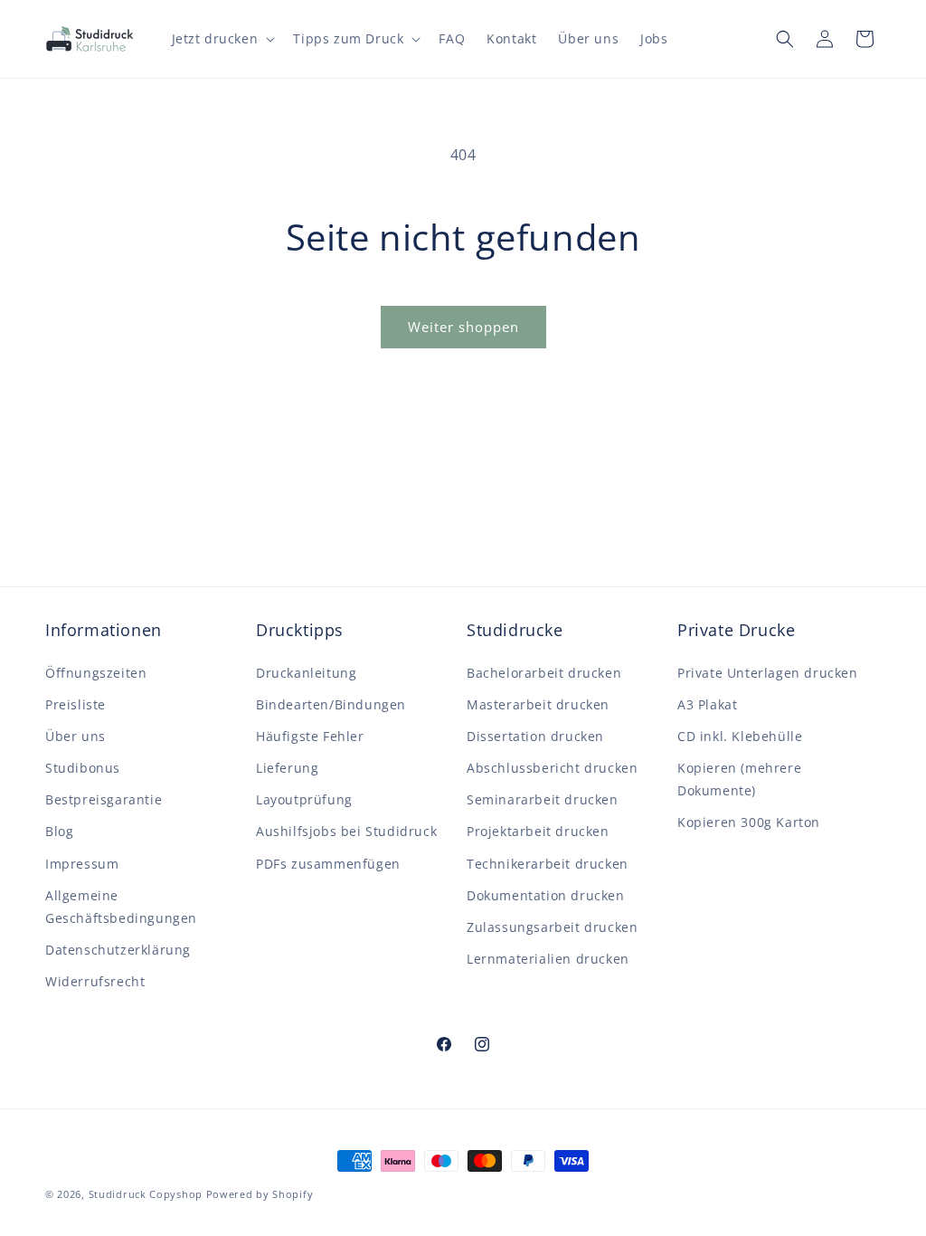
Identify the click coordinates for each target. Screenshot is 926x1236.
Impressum (81, 863)
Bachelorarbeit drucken (544, 672)
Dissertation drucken (535, 736)
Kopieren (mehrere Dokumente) (739, 779)
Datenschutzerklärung (118, 949)
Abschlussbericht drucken (552, 767)
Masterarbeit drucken (538, 704)
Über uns (75, 736)
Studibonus (82, 767)
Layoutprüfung (304, 799)
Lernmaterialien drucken (548, 958)
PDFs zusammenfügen (328, 863)
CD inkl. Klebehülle (739, 736)
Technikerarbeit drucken (547, 863)
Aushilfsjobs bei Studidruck (346, 831)
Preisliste (75, 704)
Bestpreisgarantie (103, 799)
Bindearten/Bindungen (331, 704)
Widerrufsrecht (95, 981)
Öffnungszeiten (95, 672)
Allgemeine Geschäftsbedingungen (121, 907)
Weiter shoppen (463, 327)
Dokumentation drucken (546, 895)
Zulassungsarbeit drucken (552, 927)
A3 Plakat (707, 704)
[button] (222, 39)
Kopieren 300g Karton (748, 822)
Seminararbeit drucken (543, 799)
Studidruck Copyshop (146, 1194)
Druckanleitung (306, 672)
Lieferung (287, 767)
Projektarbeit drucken (538, 831)
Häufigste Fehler (310, 736)
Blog (59, 831)
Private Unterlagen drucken (767, 672)
